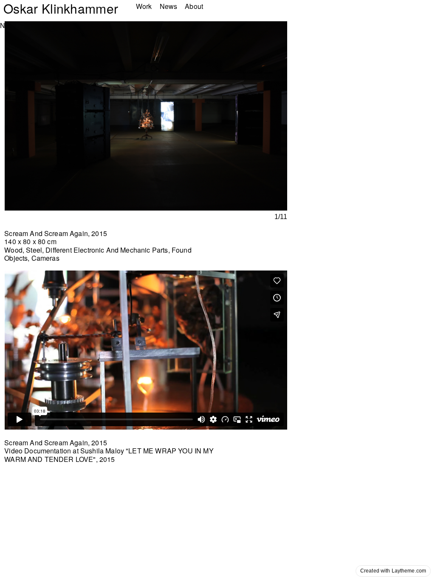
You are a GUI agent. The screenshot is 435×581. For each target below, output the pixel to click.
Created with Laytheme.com (393, 571)
